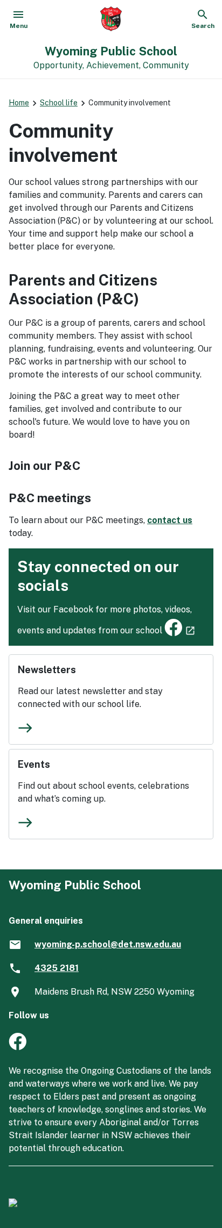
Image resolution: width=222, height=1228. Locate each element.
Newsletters (47, 669)
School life (59, 102)
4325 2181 (56, 968)
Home (19, 102)
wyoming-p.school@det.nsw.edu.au (107, 944)
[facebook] (17, 1047)
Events (34, 764)
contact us (169, 520)
